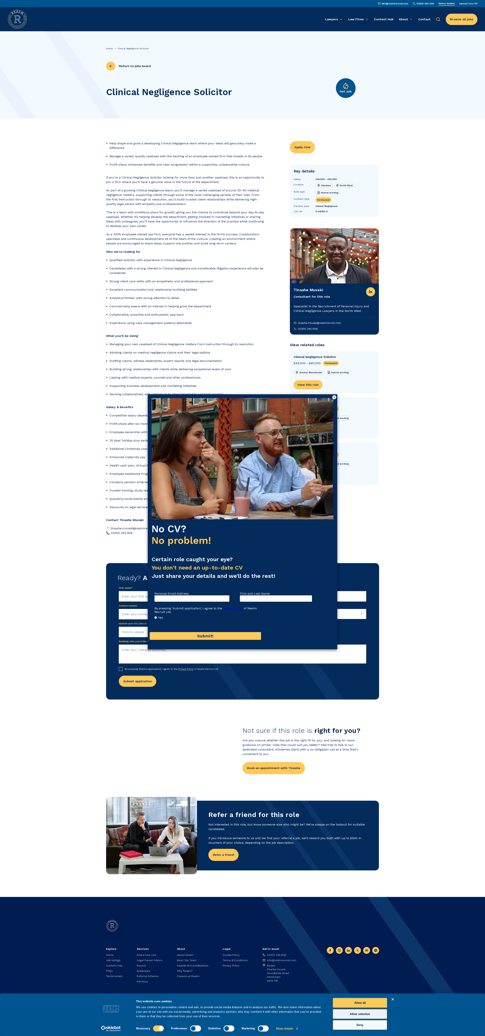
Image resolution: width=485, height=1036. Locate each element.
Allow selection (360, 1014)
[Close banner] (392, 999)
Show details (284, 1028)
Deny (360, 1025)
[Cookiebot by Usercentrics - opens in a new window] (111, 1028)
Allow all (360, 1002)
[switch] (195, 1028)
